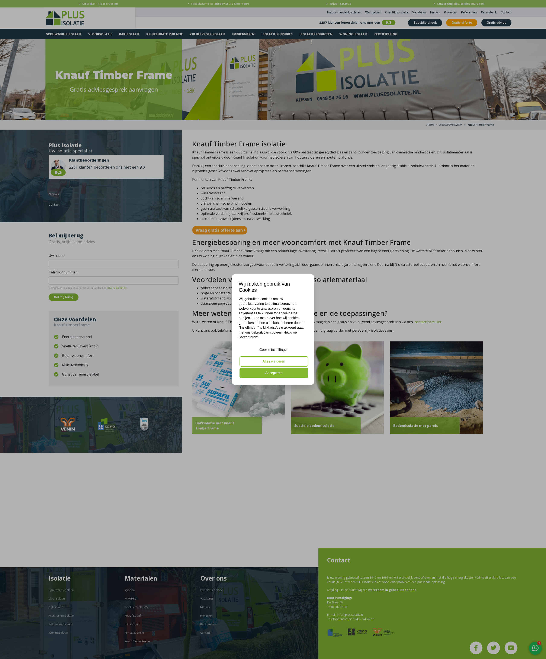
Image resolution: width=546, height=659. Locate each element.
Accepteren (274, 373)
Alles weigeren (274, 361)
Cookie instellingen (274, 349)
